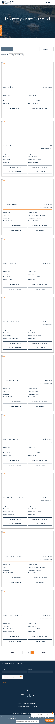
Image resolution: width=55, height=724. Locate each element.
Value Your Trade (40, 113)
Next (43, 652)
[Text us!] (49, 721)
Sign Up (5, 682)
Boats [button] (19, 703)
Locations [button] (34, 703)
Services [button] (26, 703)
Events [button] (34, 706)
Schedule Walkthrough (40, 108)
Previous (12, 652)
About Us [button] (21, 706)
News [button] (28, 706)
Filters (7, 49)
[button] (49, 2)
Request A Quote (16, 108)
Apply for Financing (16, 113)
